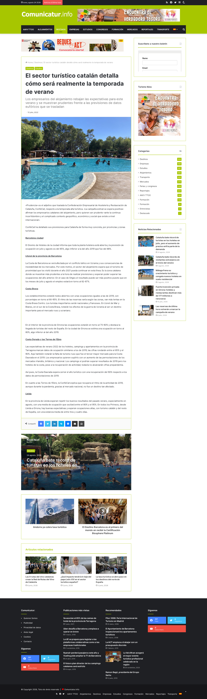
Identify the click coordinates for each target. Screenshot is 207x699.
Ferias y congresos (148, 186)
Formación (117, 29)
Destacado (145, 213)
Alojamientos (45, 29)
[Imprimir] (81, 424)
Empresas (74, 29)
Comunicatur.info (71, 689)
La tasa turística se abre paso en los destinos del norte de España (111, 579)
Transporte (163, 29)
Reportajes (147, 29)
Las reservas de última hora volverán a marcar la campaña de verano (168, 309)
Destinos (60, 29)
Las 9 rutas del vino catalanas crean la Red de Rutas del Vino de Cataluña (39, 579)
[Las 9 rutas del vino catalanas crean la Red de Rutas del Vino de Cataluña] (40, 565)
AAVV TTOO (28, 29)
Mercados (132, 29)
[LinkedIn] (54, 424)
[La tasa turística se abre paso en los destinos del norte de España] (111, 565)
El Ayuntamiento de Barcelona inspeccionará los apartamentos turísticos (121, 631)
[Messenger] (68, 424)
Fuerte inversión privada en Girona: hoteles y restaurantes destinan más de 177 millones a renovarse (169, 293)
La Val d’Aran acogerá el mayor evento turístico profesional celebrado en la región (133, 659)
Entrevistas (145, 209)
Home (30, 62)
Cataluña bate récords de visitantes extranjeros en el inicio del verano (168, 260)
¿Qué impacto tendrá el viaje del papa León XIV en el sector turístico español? (76, 579)
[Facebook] (41, 424)
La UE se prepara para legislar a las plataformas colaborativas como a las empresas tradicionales (81, 642)
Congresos (102, 29)
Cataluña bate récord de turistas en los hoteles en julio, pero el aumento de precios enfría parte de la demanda (168, 243)
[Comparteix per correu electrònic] (75, 424)
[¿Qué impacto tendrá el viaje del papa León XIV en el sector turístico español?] (76, 565)
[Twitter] (48, 424)
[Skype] (61, 424)
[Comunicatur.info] (47, 14)
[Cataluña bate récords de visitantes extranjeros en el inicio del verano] (146, 260)
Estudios (87, 29)
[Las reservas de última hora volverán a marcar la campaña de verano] (146, 310)
